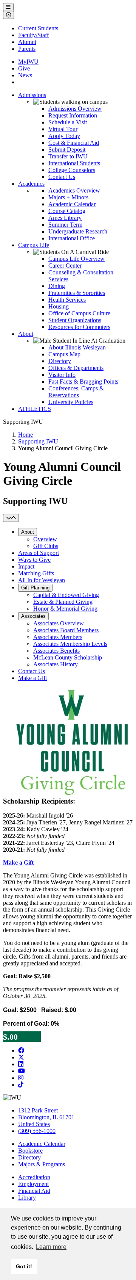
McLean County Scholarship (67, 657)
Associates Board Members (66, 630)
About (25, 334)
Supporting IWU (38, 441)
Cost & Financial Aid (73, 142)
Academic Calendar (72, 204)
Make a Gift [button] (18, 862)
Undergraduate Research (77, 231)
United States (34, 1124)
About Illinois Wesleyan (77, 347)
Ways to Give (34, 559)
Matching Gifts (36, 573)
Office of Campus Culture (79, 313)
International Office (71, 238)
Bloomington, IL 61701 (46, 1117)
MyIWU (28, 61)
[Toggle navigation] (11, 518)
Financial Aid (34, 1191)
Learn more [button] (51, 1247)
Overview (45, 539)
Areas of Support (38, 553)
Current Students (38, 28)
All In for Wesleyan (41, 580)
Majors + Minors (68, 197)
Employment (33, 1184)
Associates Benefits (56, 650)
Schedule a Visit (67, 122)
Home (25, 434)
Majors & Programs (41, 1164)
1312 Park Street (38, 1110)
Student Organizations (74, 320)
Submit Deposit (66, 149)
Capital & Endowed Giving (66, 595)
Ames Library (65, 218)
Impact (26, 566)
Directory (59, 361)
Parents (27, 48)
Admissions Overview (75, 108)
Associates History (55, 664)
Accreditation (34, 1177)
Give (24, 68)
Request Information (72, 115)
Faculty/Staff (33, 35)
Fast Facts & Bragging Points (83, 381)
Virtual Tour (62, 129)
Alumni (27, 42)
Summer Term (65, 224)
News (25, 75)
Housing (58, 306)
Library (27, 1197)
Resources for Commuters (79, 327)
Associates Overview (58, 623)
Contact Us (61, 177)
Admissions (32, 95)
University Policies (70, 402)
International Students (74, 163)
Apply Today (64, 136)
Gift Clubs (45, 546)
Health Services (67, 299)
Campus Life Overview (76, 258)
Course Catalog (66, 211)
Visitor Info (62, 374)
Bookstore (30, 1150)
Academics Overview (74, 190)
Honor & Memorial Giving (65, 608)
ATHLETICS (34, 409)
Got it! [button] (24, 1266)
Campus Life (33, 245)
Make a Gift (32, 678)
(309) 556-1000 (37, 1131)
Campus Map (64, 354)
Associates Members (57, 637)
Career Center (65, 265)
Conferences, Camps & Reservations (76, 391)
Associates (33, 616)
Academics (31, 183)
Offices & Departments (76, 368)
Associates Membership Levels (70, 644)
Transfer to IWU (68, 156)
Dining (56, 286)
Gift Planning (35, 588)
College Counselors (71, 170)
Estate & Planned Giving (63, 601)
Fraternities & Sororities (76, 293)
